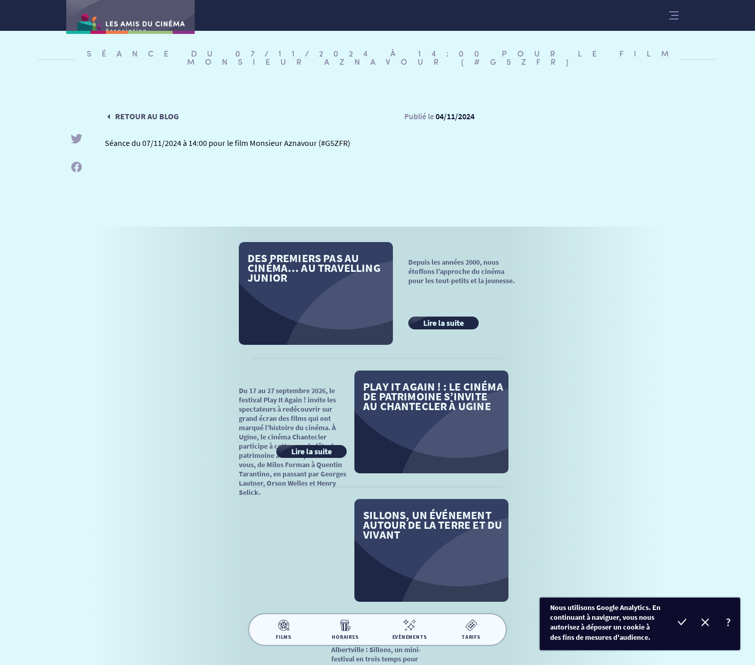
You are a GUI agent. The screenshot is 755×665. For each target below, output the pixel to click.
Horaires (345, 637)
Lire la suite (443, 323)
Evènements (409, 637)
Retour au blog (147, 116)
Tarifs (471, 637)
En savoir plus (728, 623)
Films (284, 637)
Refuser (705, 623)
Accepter (682, 623)
